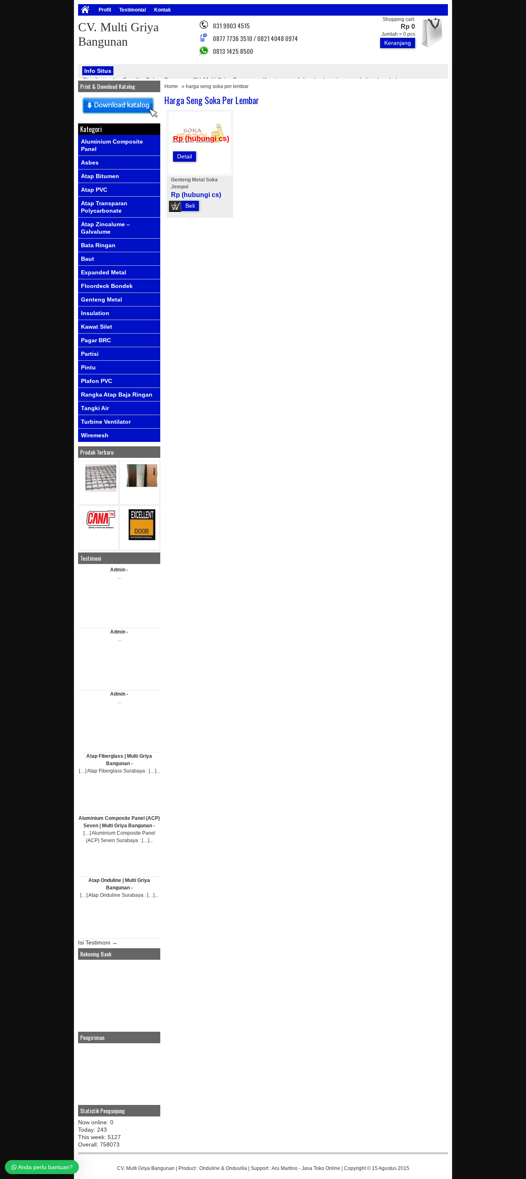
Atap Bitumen (100, 176)
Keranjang (397, 42)
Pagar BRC (96, 340)
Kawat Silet (96, 326)
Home (171, 86)
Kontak (162, 10)
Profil (105, 10)
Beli (190, 205)
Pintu (88, 367)
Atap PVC (94, 189)
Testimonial (132, 10)
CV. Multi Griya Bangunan (146, 1168)
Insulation (95, 313)
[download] (119, 117)
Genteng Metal (101, 299)
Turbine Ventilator (106, 421)
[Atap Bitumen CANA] (100, 528)
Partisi (90, 353)
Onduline (209, 1168)
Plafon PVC (96, 381)
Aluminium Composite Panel (112, 145)
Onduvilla (236, 1168)
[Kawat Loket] (100, 490)
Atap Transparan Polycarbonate (104, 207)
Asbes (90, 162)
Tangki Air (95, 408)
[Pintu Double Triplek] (142, 485)
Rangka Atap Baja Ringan (116, 394)
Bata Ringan (98, 245)
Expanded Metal (103, 272)
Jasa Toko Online (321, 1168)
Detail (184, 156)
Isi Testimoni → (98, 942)
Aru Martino (285, 1168)
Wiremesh (94, 435)
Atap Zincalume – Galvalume (105, 228)
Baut (87, 258)
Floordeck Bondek (107, 286)
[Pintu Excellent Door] (142, 538)
